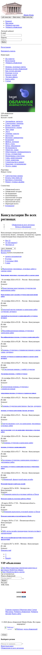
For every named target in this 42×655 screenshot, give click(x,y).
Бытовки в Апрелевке (13, 180)
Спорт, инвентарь (12, 160)
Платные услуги (11, 73)
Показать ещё (6, 550)
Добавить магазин (12, 25)
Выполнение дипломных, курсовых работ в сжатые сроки (20, 275)
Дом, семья (9, 129)
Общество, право (11, 150)
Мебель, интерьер (12, 142)
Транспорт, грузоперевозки (15, 164)
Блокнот (8, 21)
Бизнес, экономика (12, 125)
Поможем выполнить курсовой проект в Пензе (16, 516)
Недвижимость (11, 148)
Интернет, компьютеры (14, 138)
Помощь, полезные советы (15, 67)
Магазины (9, 23)
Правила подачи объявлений (16, 69)
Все (7, 240)
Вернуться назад (7, 646)
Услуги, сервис (11, 166)
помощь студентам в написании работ (13, 447)
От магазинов (11, 243)
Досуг (7, 131)
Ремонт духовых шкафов (14, 182)
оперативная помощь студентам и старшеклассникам (18, 393)
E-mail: (3, 33)
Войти (4, 42)
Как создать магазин (13, 71)
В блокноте (9, 206)
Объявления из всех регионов (12, 648)
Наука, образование (12, 146)
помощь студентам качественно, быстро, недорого (17, 410)
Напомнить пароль (8, 51)
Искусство (9, 136)
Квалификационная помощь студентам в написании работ (20, 337)
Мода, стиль (10, 144)
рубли (8, 259)
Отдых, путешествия (13, 154)
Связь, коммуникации (13, 158)
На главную (9, 59)
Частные (9, 245)
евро (7, 263)
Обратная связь (25, 610)
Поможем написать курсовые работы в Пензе (16, 499)
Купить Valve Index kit (13, 178)
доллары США (11, 261)
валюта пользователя (13, 256)
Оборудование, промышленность (18, 152)
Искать (4, 580)
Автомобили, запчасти (14, 121)
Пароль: (4, 37)
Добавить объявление (13, 27)
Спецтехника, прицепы (14, 123)
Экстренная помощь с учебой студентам (14, 374)
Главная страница (12, 610)
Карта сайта (9, 79)
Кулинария (9, 140)
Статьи (8, 81)
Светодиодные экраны (14, 176)
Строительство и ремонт (14, 162)
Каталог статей (11, 75)
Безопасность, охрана (13, 127)
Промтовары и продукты (15, 156)
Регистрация (6, 47)
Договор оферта (11, 77)
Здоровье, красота (12, 133)
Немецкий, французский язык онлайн (13, 484)
